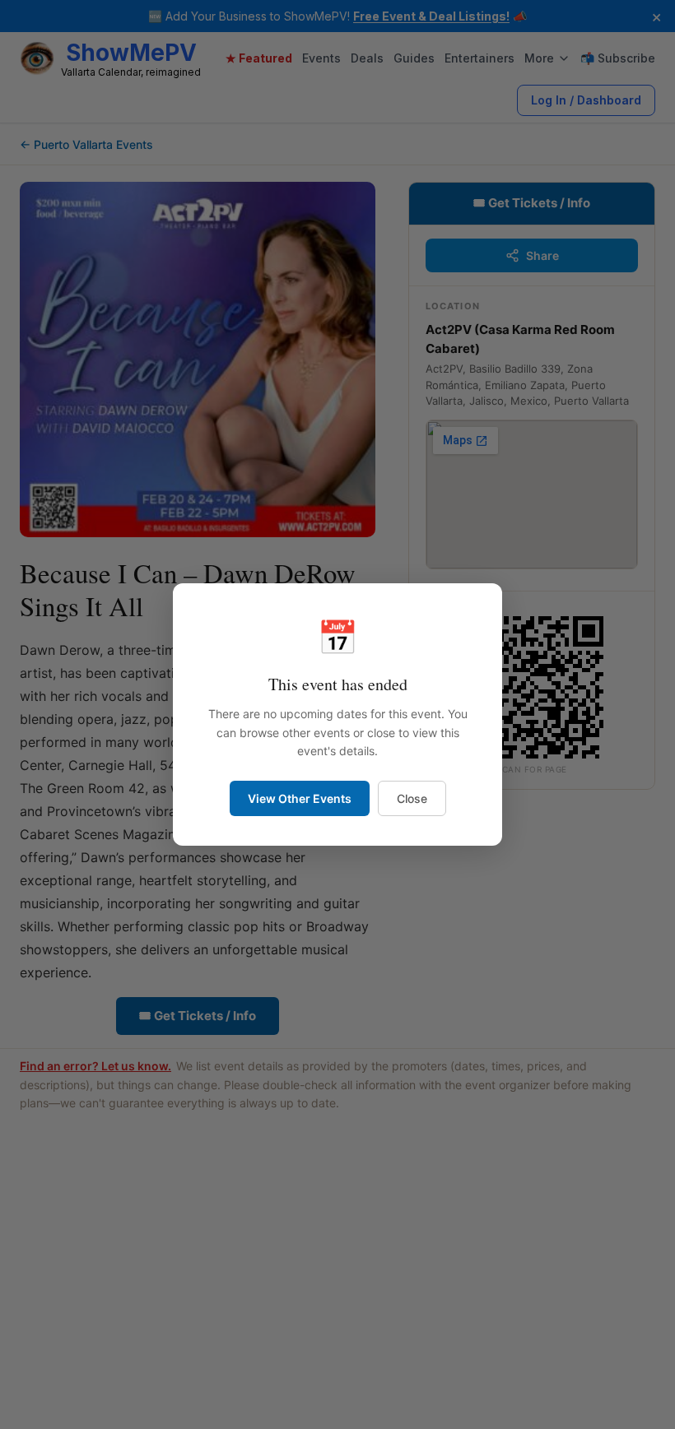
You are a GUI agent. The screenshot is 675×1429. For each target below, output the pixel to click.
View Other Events (299, 798)
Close (412, 798)
